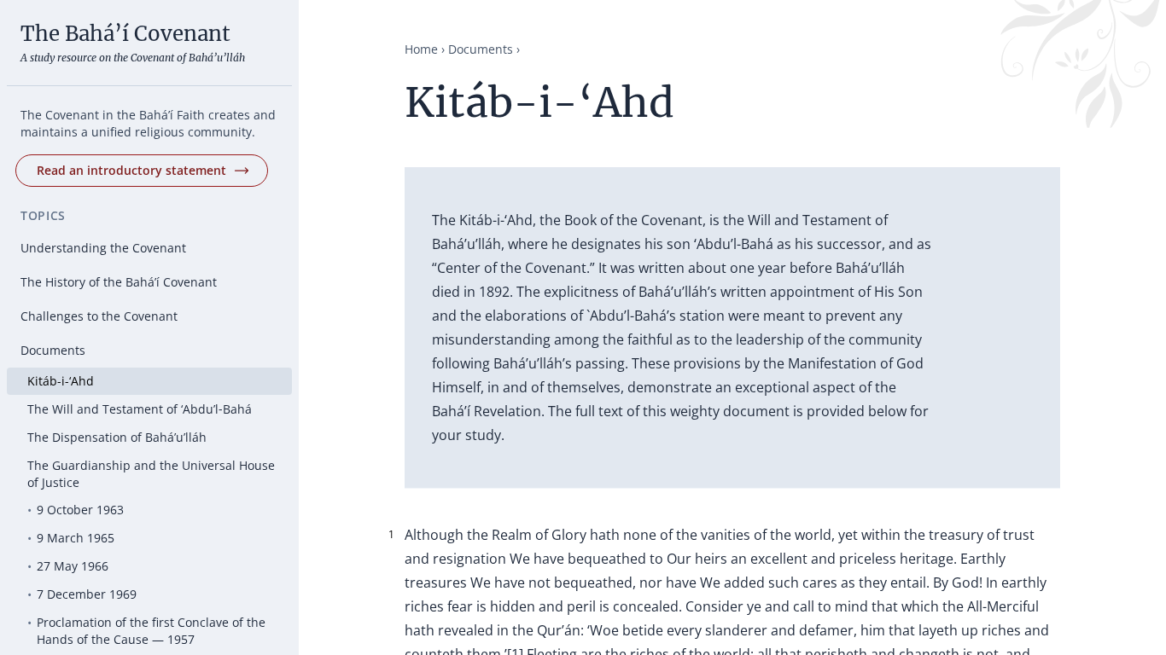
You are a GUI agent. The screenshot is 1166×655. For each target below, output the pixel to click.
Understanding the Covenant (103, 248)
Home (421, 49)
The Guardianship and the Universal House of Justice (151, 473)
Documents (52, 350)
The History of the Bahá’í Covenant (118, 282)
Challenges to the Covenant (99, 316)
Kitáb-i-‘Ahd (60, 381)
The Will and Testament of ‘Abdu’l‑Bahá (139, 409)
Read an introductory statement (131, 170)
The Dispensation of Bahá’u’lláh (117, 437)
